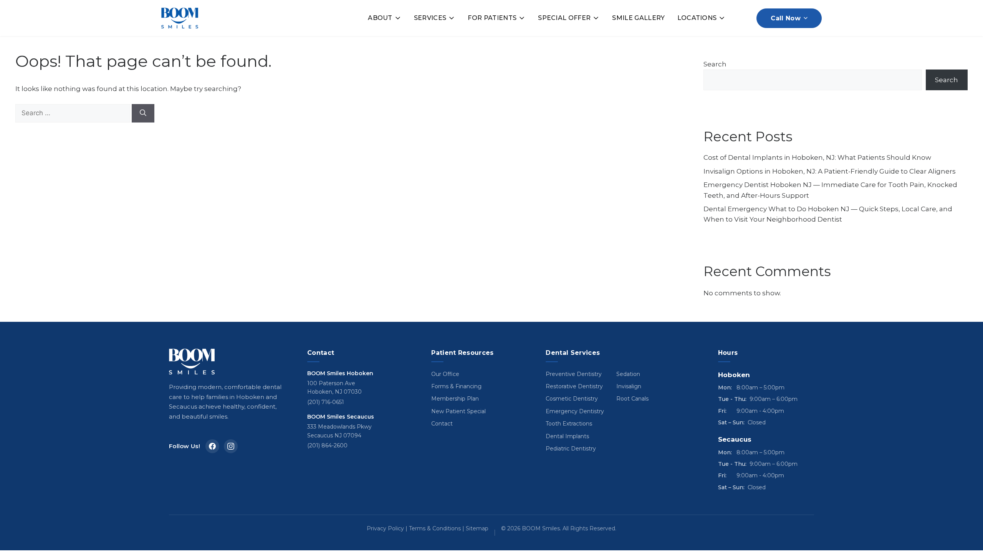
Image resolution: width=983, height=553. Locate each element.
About (380, 18)
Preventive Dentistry (574, 374)
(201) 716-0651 (325, 402)
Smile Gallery (638, 18)
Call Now (786, 18)
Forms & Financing (456, 386)
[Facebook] (212, 446)
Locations (697, 18)
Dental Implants (567, 436)
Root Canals (632, 398)
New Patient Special (458, 411)
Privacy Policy (385, 528)
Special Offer (564, 18)
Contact (442, 423)
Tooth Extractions (569, 423)
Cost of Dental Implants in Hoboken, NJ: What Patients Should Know (817, 157)
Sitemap (477, 528)
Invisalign (628, 386)
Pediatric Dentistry (571, 448)
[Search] (143, 113)
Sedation (628, 374)
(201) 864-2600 (327, 445)
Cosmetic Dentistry (572, 398)
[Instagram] (231, 446)
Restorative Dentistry (574, 386)
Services (430, 18)
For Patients (492, 18)
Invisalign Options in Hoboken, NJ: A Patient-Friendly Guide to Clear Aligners (829, 171)
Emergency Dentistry (575, 411)
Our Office (445, 374)
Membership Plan (455, 398)
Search (714, 64)
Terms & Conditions (435, 528)
